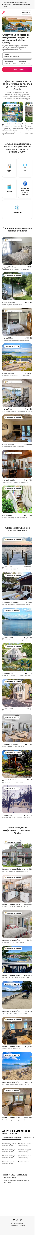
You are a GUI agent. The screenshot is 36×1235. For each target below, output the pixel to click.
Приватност (14, 1225)
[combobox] (17, 56)
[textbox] (10, 63)
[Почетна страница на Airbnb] (3, 12)
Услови (22, 1225)
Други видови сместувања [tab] (11, 1137)
